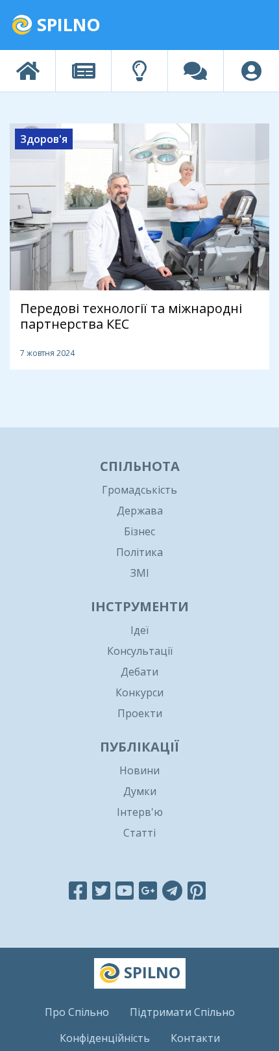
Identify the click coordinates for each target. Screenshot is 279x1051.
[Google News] (148, 890)
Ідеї (139, 630)
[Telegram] (172, 890)
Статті (139, 833)
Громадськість (139, 490)
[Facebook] (78, 890)
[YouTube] (124, 890)
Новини (139, 770)
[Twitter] (101, 890)
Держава (140, 510)
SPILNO (66, 24)
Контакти (195, 1038)
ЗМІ (139, 573)
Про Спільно (77, 1012)
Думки (139, 791)
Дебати (139, 672)
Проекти (139, 713)
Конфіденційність (105, 1038)
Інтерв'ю (140, 812)
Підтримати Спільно (182, 1012)
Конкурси (139, 692)
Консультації (140, 651)
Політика (139, 552)
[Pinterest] (197, 890)
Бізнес (139, 531)
